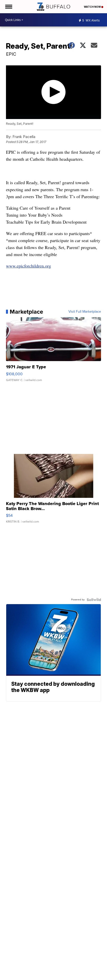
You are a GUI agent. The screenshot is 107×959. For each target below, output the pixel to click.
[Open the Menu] (8, 6)
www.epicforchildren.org (28, 266)
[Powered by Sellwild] (94, 599)
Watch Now (92, 6)
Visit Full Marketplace (84, 311)
